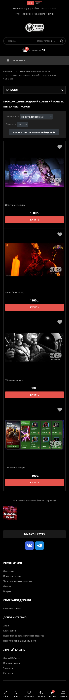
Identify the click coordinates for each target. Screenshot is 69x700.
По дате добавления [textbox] (32, 116)
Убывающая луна (14, 380)
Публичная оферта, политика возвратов (23, 636)
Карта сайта (9, 630)
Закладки (8, 668)
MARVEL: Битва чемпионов (35, 71)
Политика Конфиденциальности (19, 641)
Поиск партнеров (44, 14)
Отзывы (26, 14)
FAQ (18, 14)
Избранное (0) (21, 8)
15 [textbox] (19, 124)
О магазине (9, 571)
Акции (6, 625)
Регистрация (49, 8)
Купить (34, 219)
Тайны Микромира (15, 467)
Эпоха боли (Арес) (14, 292)
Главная (8, 71)
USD (38, 3)
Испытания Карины (15, 205)
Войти (35, 8)
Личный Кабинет (11, 658)
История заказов (11, 663)
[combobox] (36, 117)
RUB (30, 3)
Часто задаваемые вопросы (17, 581)
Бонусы (7, 591)
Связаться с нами (12, 608)
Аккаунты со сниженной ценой (34, 132)
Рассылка (8, 673)
